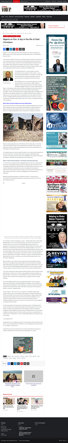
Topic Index (49, 16)
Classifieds (38, 16)
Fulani (30, 356)
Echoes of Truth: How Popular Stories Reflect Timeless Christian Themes (36, 1)
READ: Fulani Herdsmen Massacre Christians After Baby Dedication (20, 160)
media (38, 356)
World (19, 36)
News (8, 33)
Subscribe (54, 1)
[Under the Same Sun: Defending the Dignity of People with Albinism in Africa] (23, 401)
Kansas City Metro (19, 16)
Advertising (59, 1)
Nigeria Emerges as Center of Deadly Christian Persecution (37, 407)
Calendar (32, 16)
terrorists (23, 358)
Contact (2, 433)
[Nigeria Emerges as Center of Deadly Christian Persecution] (37, 401)
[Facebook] (4, 49)
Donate (64, 1)
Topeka (43, 16)
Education (27, 16)
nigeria (10, 358)
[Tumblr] (14, 49)
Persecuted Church (12, 36)
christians (22, 356)
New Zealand (6, 358)
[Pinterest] (17, 49)
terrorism (19, 358)
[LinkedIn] (10, 49)
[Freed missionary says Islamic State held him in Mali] (9, 401)
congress (26, 356)
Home (2, 16)
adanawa (8, 356)
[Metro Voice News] (6, 8)
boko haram (17, 356)
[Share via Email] (20, 49)
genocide (34, 356)
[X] (7, 49)
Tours (6, 16)
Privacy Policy (4, 435)
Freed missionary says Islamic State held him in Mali (8, 407)
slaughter (14, 358)
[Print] (23, 49)
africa (13, 356)
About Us (48, 1)
